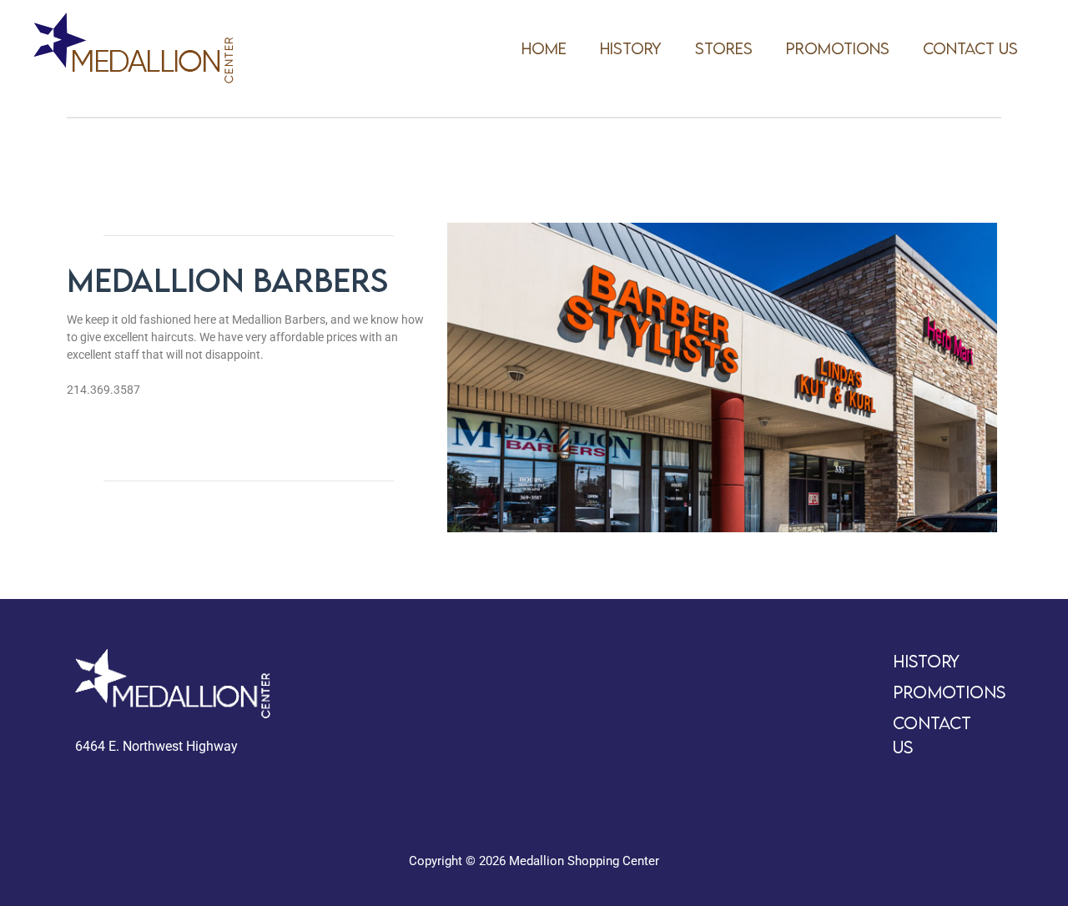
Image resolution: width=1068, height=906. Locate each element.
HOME (544, 48)
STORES (724, 48)
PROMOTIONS (837, 48)
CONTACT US (970, 48)
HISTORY (631, 48)
